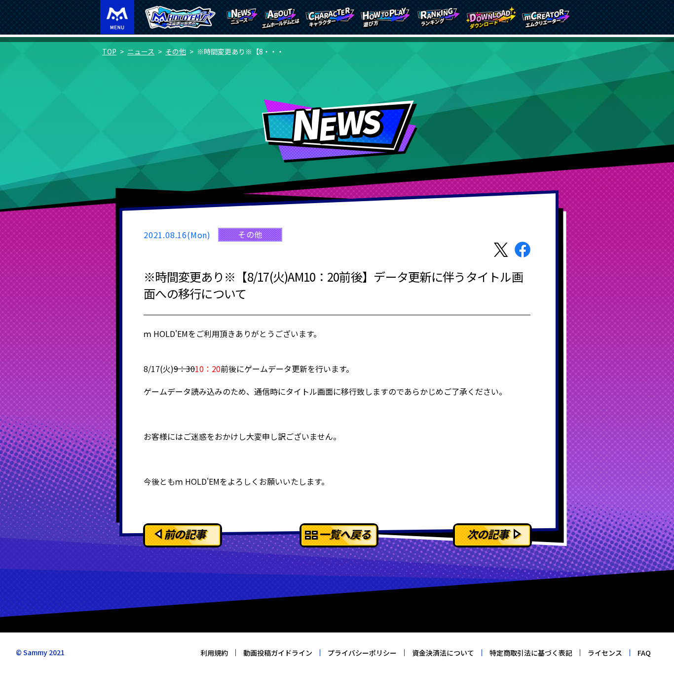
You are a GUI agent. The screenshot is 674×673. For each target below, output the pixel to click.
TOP (109, 51)
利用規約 (214, 653)
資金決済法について (443, 653)
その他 (175, 51)
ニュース (140, 51)
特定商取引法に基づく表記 (530, 653)
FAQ (644, 653)
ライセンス (605, 653)
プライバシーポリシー (362, 653)
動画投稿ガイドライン (277, 653)
